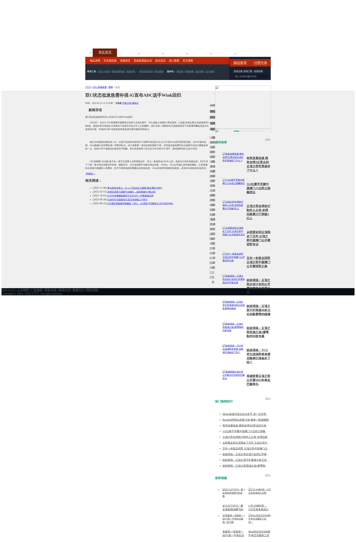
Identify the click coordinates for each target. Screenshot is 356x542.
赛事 (110, 87)
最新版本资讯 (213, 178)
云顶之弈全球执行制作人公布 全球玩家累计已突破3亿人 (254, 437)
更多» (268, 139)
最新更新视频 (212, 149)
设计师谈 (209, 71)
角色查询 (158, 71)
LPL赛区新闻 (214, 171)
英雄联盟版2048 (143, 60)
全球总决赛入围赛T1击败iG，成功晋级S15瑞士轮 (131, 192)
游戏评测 (258, 71)
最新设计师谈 (213, 236)
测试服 (180, 71)
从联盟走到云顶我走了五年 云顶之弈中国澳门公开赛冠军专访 (257, 442)
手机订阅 (126, 103)
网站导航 (92, 289)
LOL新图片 (211, 178)
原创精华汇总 (210, 265)
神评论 (135, 103)
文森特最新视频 (212, 205)
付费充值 (260, 63)
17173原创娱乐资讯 (210, 176)
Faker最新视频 (212, 176)
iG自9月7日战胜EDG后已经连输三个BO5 (127, 199)
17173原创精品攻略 (211, 152)
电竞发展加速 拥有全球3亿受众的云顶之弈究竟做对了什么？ (257, 425)
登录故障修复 (118, 71)
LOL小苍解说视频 (212, 238)
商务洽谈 (51, 289)
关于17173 (8, 289)
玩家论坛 (249, 53)
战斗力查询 (104, 71)
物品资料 (95, 60)
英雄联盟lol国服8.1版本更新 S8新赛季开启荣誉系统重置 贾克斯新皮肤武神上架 (114, 39)
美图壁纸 (225, 53)
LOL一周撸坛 (214, 253)
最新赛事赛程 (214, 226)
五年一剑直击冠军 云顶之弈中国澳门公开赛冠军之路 (258, 262)
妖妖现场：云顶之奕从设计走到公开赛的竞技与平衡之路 (254, 454)
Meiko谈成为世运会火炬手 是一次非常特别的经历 (250, 414)
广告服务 (37, 289)
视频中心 (129, 53)
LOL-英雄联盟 (100, 87)
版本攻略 (201, 53)
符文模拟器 (110, 60)
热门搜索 (174, 60)
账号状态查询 (146, 71)
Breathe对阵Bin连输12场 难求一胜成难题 (245, 419)
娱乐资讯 (160, 60)
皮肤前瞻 (199, 71)
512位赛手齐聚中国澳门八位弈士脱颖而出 (258, 188)
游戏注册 (238, 71)
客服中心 (78, 289)
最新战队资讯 (210, 207)
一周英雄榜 (211, 200)
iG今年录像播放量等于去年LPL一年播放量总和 (130, 195)
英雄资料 (153, 53)
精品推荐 (240, 63)
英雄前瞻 (189, 71)
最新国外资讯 (213, 149)
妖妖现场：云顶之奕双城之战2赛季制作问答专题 (258, 332)
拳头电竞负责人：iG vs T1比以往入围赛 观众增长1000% (134, 188)
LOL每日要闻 (210, 147)
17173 (88, 87)
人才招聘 (23, 289)
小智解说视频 (212, 269)
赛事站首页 (214, 147)
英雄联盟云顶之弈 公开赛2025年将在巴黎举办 (258, 380)
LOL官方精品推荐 (211, 229)
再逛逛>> (90, 173)
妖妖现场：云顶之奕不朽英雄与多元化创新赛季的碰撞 (258, 310)
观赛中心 (177, 53)
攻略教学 (125, 60)
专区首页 (105, 52)
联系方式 (64, 289)
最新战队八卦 (210, 236)
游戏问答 (130, 71)
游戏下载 (247, 71)
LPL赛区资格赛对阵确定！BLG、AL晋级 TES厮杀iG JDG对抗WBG (140, 203)
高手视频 (188, 60)
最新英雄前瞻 (213, 207)
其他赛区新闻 (214, 197)
